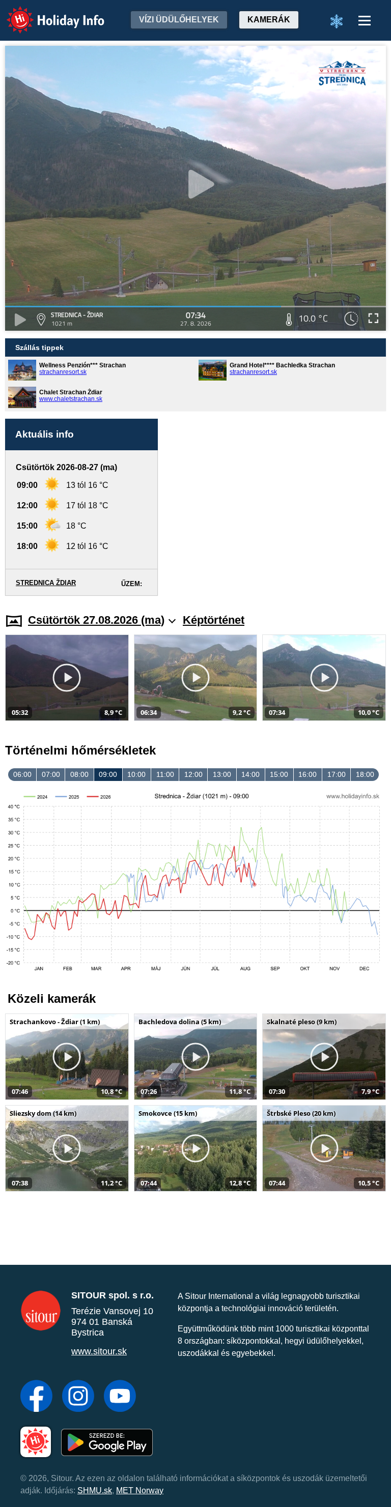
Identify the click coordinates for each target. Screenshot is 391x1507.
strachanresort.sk (63, 371)
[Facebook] (36, 1397)
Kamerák (268, 19)
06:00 (22, 774)
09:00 (108, 774)
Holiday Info (46, 13)
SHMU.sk (94, 1490)
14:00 (250, 774)
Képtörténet (213, 620)
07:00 (51, 774)
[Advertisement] (277, 507)
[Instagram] (78, 1397)
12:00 (193, 774)
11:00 (165, 774)
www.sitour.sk (99, 1351)
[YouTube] (120, 1397)
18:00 (365, 774)
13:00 (222, 774)
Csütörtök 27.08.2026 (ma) (96, 620)
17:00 (336, 774)
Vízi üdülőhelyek (179, 19)
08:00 (79, 774)
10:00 (136, 774)
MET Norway (139, 1490)
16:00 (307, 774)
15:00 (279, 774)
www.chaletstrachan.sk (70, 398)
